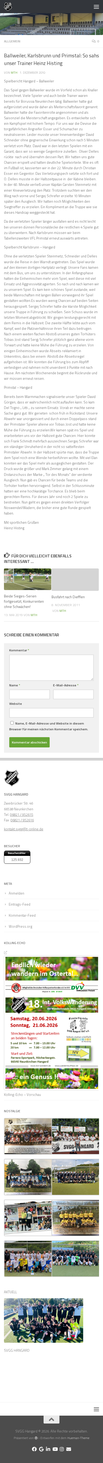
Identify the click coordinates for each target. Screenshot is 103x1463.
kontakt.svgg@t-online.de (23, 829)
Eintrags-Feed (19, 904)
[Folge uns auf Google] (41, 1449)
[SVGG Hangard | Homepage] (9, 6)
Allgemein (12, 41)
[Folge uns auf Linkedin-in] (48, 1449)
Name (14, 685)
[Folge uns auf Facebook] (34, 1449)
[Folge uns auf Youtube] (55, 1449)
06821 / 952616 (22, 820)
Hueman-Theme (78, 1438)
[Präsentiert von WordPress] (36, 1438)
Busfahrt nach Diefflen (68, 597)
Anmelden (16, 893)
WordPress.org (20, 926)
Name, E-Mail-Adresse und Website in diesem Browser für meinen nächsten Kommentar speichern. (48, 726)
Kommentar (19, 650)
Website (15, 703)
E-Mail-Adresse (65, 685)
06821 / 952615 (21, 814)
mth (14, 72)
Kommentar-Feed (22, 915)
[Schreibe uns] (68, 1449)
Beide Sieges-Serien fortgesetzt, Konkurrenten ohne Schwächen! (24, 601)
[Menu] (96, 6)
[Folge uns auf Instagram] (61, 1449)
